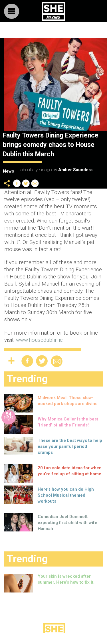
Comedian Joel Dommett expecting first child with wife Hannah (67, 522)
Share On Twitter (26, 183)
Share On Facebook (17, 183)
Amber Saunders (75, 169)
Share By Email (35, 183)
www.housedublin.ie (39, 340)
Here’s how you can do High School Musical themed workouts (66, 495)
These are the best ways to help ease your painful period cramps (70, 446)
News (8, 171)
